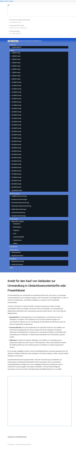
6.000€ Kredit (15, 69)
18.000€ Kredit (16, 108)
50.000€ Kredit (16, 161)
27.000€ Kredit (16, 138)
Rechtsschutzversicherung (20, 202)
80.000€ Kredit (16, 180)
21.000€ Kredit (16, 118)
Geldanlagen (14, 219)
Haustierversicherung (18, 216)
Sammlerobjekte (18, 237)
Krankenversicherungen (19, 199)
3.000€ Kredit (15, 59)
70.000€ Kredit (16, 174)
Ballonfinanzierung (17, 261)
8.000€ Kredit (15, 76)
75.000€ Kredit (16, 177)
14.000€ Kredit (16, 95)
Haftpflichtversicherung (19, 196)
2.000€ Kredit (15, 56)
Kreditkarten (14, 247)
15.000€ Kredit (16, 98)
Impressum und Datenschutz (17, 437)
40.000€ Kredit (16, 154)
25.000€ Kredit (16, 131)
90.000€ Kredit (16, 187)
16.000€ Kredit (16, 102)
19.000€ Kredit (16, 112)
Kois (14, 233)
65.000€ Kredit (16, 171)
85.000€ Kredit (16, 184)
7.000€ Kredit (15, 72)
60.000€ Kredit (16, 167)
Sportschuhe (17, 240)
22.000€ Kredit (16, 121)
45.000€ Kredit (16, 157)
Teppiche (16, 230)
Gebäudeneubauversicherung (21, 206)
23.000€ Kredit (16, 125)
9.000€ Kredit (15, 79)
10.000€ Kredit (16, 82)
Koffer (15, 243)
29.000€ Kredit (16, 144)
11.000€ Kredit (16, 85)
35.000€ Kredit (16, 151)
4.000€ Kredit (15, 62)
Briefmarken (17, 227)
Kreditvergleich (16, 47)
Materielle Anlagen (17, 221)
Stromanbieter (16, 252)
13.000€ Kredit (16, 92)
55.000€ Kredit (16, 164)
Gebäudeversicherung (18, 209)
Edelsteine (16, 224)
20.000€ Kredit (16, 115)
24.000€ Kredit (16, 128)
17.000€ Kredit (16, 105)
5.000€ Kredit (15, 66)
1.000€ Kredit (15, 53)
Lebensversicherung (18, 212)
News (11, 268)
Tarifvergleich (14, 250)
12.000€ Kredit (16, 89)
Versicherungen (15, 194)
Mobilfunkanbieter (17, 255)
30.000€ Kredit (16, 148)
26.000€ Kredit (16, 135)
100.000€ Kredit (16, 190)
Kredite (12, 50)
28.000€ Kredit (16, 141)
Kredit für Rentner (17, 264)
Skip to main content (6, 1)
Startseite (13, 45)
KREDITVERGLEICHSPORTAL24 (30, 41)
